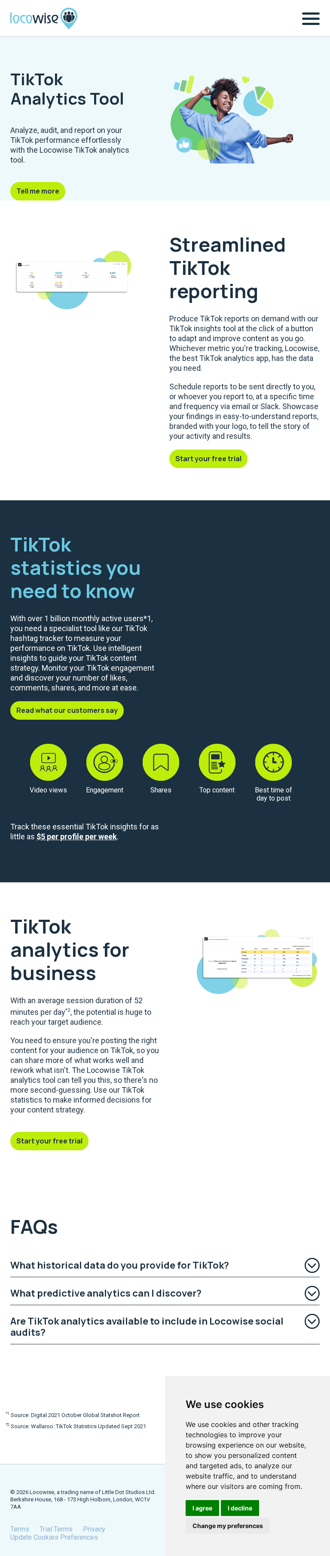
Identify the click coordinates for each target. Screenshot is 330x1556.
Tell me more (37, 191)
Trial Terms (56, 1529)
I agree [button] (202, 1508)
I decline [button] (240, 1508)
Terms (19, 1529)
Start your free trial (208, 458)
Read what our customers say (67, 710)
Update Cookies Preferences (54, 1537)
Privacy (94, 1529)
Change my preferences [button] (227, 1525)
